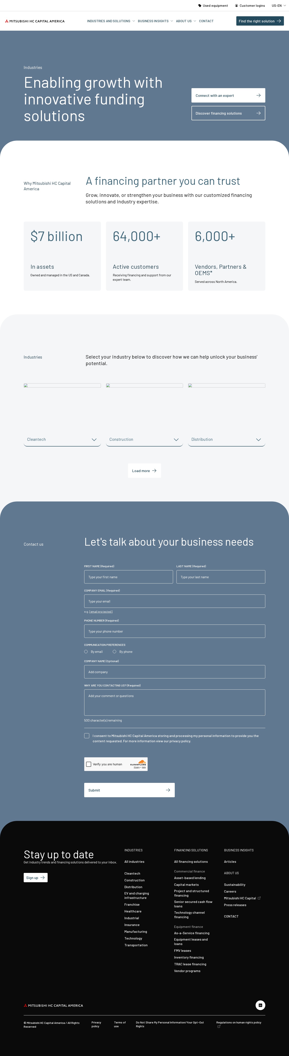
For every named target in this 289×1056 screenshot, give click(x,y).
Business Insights (153, 21)
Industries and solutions (109, 21)
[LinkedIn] (260, 1005)
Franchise (132, 904)
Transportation (136, 945)
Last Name (191, 566)
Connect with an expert (215, 95)
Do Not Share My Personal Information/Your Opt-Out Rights (170, 1024)
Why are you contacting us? (112, 685)
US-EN (277, 5)
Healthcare (133, 911)
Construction (134, 880)
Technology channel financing (189, 914)
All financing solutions (191, 861)
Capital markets (186, 884)
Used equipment (215, 5)
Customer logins (252, 5)
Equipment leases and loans (191, 941)
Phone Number (101, 620)
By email (97, 651)
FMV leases (182, 950)
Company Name (101, 661)
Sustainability (234, 884)
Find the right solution (257, 21)
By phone (125, 651)
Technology (133, 938)
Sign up (32, 877)
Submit (94, 790)
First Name (99, 566)
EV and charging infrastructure (136, 895)
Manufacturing (135, 931)
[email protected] (101, 611)
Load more (141, 470)
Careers (230, 891)
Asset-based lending (190, 878)
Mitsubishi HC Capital (240, 898)
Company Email (102, 590)
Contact (206, 21)
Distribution (133, 887)
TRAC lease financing (190, 964)
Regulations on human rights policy (238, 1022)
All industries (134, 861)
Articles (230, 861)
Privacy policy (96, 1024)
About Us (184, 21)
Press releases (235, 905)
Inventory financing (189, 957)
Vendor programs (187, 971)
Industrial (131, 918)
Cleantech (132, 873)
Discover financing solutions (219, 113)
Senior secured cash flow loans (193, 904)
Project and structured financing (191, 893)
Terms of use (120, 1024)
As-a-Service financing (191, 933)
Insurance (132, 925)
